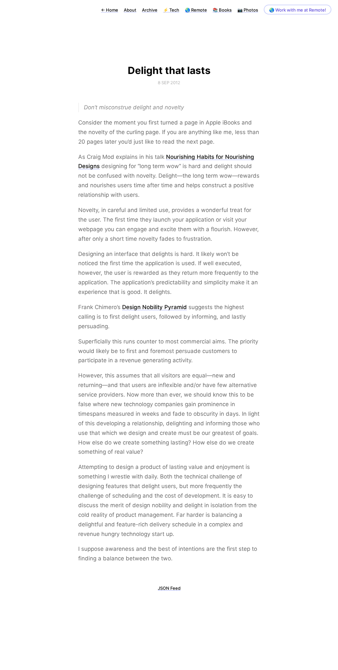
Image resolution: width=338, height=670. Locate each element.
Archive (149, 10)
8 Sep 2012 (169, 82)
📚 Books (222, 10)
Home (109, 10)
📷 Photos (247, 10)
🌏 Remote (196, 10)
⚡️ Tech (171, 10)
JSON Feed (169, 588)
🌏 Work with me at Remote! (297, 10)
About (130, 10)
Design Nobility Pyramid (154, 307)
